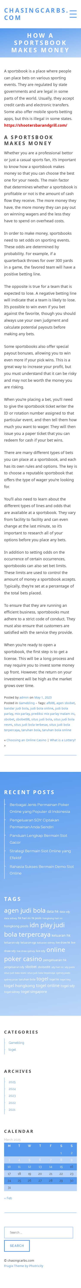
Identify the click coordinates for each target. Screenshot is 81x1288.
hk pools (36, 918)
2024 (12, 1089)
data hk (53, 911)
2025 (12, 1082)
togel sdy (68, 986)
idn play (41, 925)
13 (40, 1166)
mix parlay (22, 714)
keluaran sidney (46, 942)
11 (19, 1166)
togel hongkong (19, 985)
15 (61, 1166)
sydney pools (63, 972)
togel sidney (12, 992)
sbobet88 (23, 719)
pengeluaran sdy (14, 967)
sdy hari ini (57, 967)
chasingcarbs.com (36, 14)
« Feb (8, 1198)
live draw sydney (26, 951)
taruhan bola (30, 730)
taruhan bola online (56, 730)
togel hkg (65, 979)
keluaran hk (61, 935)
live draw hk (63, 942)
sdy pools (70, 967)
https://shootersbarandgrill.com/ (35, 125)
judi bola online (41, 708)
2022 (12, 1103)
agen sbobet (65, 703)
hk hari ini (24, 918)
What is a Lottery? (63, 740)
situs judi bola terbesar (31, 725)
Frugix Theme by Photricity (23, 1266)
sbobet (9, 719)
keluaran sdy (11, 942)
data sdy (65, 911)
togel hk (54, 979)
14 (50, 1166)
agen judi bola (25, 910)
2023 (12, 1095)
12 (29, 1166)
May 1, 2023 (43, 697)
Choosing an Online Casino (26, 740)
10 (9, 1166)
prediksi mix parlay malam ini (53, 714)
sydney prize (11, 979)
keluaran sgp (28, 942)
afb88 (50, 703)
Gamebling (27, 703)
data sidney (10, 918)
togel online (48, 985)
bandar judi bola (16, 708)
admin (24, 697)
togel (42, 978)
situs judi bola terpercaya (41, 972)
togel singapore (34, 991)
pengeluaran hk (55, 960)
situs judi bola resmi (15, 972)
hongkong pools (16, 926)
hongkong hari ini (52, 918)
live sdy (40, 951)
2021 (12, 1109)
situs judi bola (41, 719)
